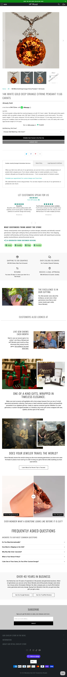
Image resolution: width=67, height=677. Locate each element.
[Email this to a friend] (40, 154)
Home (4, 89)
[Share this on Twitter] (26, 154)
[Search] (58, 4)
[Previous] (3, 40)
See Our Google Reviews (22, 595)
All (8, 89)
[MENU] (1, 4)
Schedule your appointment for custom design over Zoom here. (23, 178)
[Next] (63, 40)
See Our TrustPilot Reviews (44, 595)
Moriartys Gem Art (30, 673)
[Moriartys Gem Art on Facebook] (30, 650)
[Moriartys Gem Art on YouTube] (39, 650)
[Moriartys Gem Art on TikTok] (36, 650)
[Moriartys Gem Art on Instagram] (33, 650)
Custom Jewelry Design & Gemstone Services (17, 163)
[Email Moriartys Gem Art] (27, 650)
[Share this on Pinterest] (35, 154)
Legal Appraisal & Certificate (55, 163)
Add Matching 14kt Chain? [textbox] (10, 128)
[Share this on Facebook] (31, 154)
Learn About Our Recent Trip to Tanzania (33, 467)
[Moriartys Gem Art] (33, 4)
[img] (33, 198)
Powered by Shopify (41, 673)
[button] (32, 223)
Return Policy (39, 163)
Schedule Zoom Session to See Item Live (33, 138)
